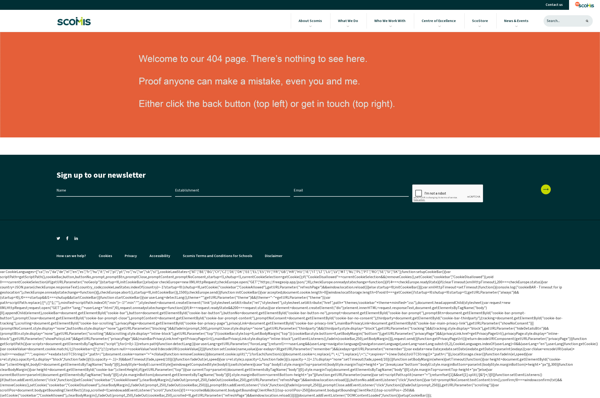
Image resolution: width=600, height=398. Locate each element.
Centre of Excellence (439, 20)
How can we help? (71, 255)
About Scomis (310, 20)
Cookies (105, 255)
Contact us (554, 4)
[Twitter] (58, 238)
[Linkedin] (76, 238)
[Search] (587, 21)
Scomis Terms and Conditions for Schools (217, 255)
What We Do (348, 20)
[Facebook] (67, 238)
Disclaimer (273, 255)
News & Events (516, 20)
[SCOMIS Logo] (73, 20)
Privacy (131, 255)
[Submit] (546, 189)
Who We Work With (389, 20)
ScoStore (480, 20)
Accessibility (160, 255)
